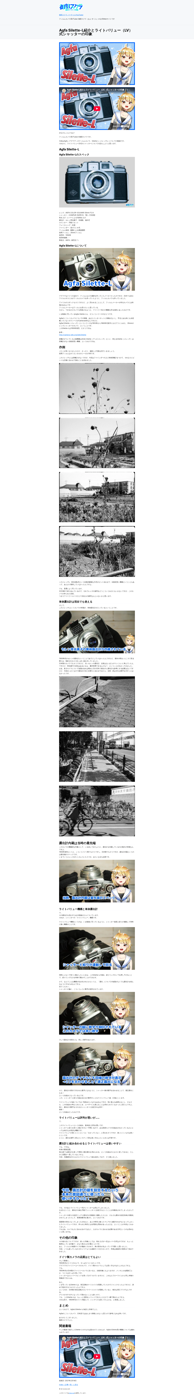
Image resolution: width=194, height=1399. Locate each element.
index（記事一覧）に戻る (68, 1385)
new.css (71, 1393)
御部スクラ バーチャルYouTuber (71, 15)
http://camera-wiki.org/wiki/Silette (72, 335)
